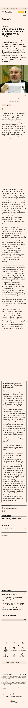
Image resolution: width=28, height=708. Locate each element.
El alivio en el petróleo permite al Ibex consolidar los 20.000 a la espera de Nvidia (13, 604)
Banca (8, 528)
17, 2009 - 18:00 (14, 101)
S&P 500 (13, 8)
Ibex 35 (3, 8)
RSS (9, 696)
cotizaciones (5, 656)
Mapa (7, 696)
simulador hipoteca (14, 645)
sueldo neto (22, 645)
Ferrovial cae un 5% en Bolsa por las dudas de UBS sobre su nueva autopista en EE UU (13, 608)
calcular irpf (5, 645)
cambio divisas (14, 650)
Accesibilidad (23, 694)
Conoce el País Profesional (14, 662)
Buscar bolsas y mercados (8, 615)
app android (22, 656)
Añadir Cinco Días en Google (9, 108)
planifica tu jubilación (5, 651)
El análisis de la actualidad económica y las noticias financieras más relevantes (11, 507)
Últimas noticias (6, 590)
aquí (23, 538)
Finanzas (13, 528)
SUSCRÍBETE (20, 11)
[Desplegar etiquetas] (25, 529)
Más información (4, 535)
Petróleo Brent (25, 8)
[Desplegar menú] (2, 11)
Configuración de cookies (6, 694)
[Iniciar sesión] (25, 12)
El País (25, 15)
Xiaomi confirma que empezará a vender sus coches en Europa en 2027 (13, 593)
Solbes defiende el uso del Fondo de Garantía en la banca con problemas (12, 519)
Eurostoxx (8, 622)
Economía (6, 19)
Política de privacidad (16, 694)
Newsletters (13, 696)
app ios (14, 656)
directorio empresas (22, 650)
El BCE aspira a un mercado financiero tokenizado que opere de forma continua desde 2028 (13, 599)
